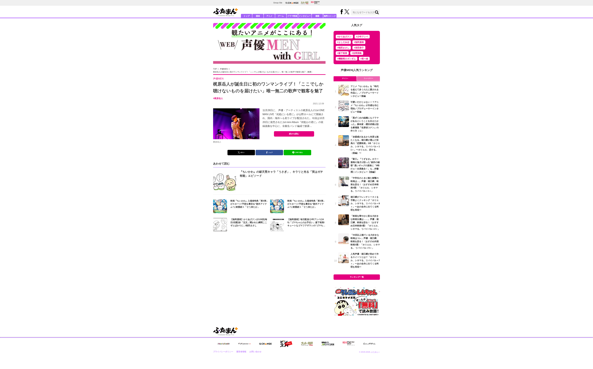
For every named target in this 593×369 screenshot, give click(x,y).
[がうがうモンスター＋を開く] (244, 344)
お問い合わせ (255, 351)
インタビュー (305, 16)
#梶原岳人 (218, 98)
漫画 (258, 16)
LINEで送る (299, 152)
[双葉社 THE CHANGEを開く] (291, 3)
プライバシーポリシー (223, 351)
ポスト (242, 152)
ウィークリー (368, 78)
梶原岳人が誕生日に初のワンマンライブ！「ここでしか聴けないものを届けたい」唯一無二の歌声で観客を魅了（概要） (263, 72)
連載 (317, 16)
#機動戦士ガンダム (346, 58)
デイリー (345, 78)
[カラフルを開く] (369, 344)
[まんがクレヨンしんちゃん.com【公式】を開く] (223, 344)
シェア (271, 152)
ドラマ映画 (292, 16)
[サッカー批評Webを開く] (304, 3)
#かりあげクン (344, 36)
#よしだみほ (343, 42)
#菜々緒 (364, 58)
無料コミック (330, 16)
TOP (215, 69)
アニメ (269, 16)
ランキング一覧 (357, 277)
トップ (247, 16)
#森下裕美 (342, 53)
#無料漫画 (359, 42)
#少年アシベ (362, 36)
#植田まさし (343, 47)
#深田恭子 (359, 47)
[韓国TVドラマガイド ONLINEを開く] (315, 2)
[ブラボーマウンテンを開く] (328, 344)
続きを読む (294, 134)
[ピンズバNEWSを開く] (286, 343)
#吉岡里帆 (357, 53)
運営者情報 (241, 351)
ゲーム (281, 16)
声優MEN (224, 69)
